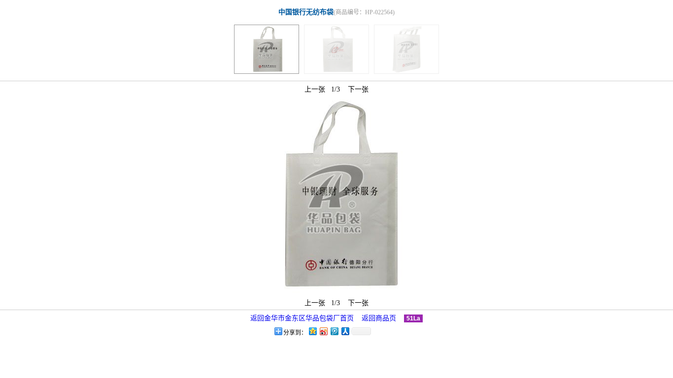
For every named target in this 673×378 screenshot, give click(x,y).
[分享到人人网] (344, 331)
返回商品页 (379, 318)
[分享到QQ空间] (312, 331)
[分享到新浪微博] (323, 331)
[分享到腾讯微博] (334, 331)
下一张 (358, 89)
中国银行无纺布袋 (306, 12)
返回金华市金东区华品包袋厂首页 (302, 318)
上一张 (314, 89)
